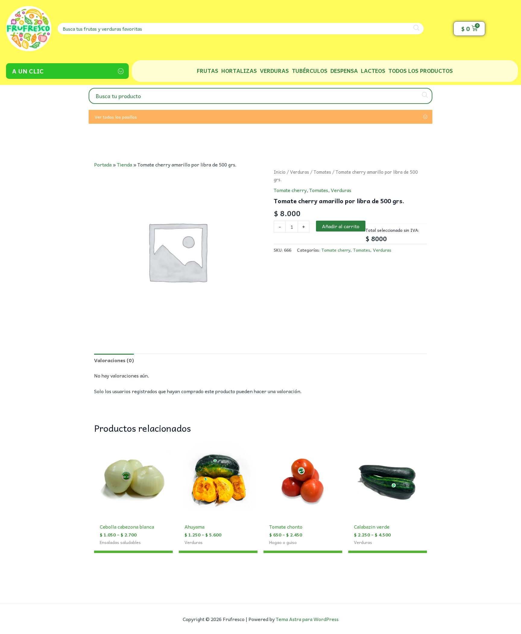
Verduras (274, 70)
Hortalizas (239, 70)
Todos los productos (420, 70)
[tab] (114, 360)
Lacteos (373, 70)
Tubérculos (309, 70)
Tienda (124, 164)
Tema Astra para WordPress (307, 619)
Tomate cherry (290, 190)
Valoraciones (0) (114, 360)
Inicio (280, 172)
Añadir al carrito (340, 226)
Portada (103, 164)
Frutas (207, 70)
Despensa (344, 70)
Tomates (322, 172)
